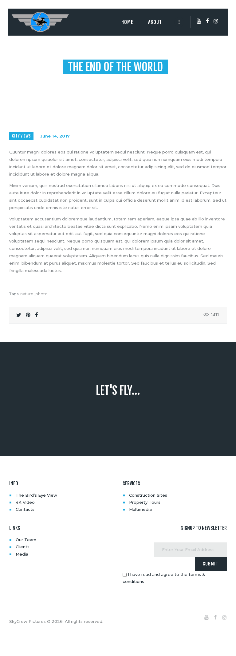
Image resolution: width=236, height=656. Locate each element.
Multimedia (140, 509)
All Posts (94, 79)
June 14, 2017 (55, 136)
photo (41, 293)
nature (26, 293)
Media (22, 554)
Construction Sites (148, 495)
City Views (21, 136)
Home (73, 79)
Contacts (25, 509)
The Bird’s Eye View (36, 495)
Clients (23, 546)
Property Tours (144, 502)
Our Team (26, 539)
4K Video (25, 502)
